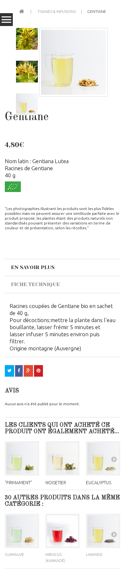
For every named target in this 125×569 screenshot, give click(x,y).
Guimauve (14, 554)
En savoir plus (32, 267)
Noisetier (56, 482)
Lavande (94, 554)
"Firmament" (18, 482)
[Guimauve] (22, 531)
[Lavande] (103, 531)
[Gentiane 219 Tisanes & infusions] (73, 62)
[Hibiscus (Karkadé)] (63, 531)
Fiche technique (35, 284)
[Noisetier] (63, 458)
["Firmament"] (22, 458)
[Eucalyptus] (103, 458)
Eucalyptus (98, 482)
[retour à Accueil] (21, 10)
